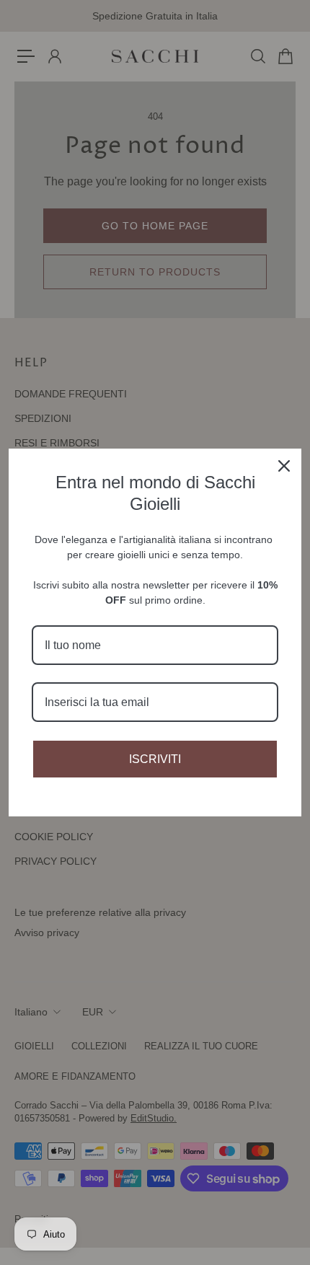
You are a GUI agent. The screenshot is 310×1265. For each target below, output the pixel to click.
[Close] (284, 466)
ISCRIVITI (155, 759)
